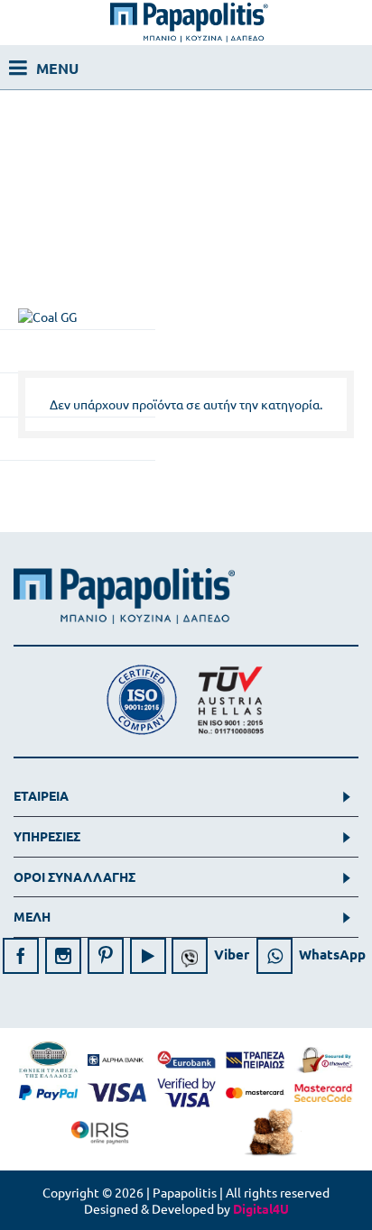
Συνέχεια (318, 486)
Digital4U (261, 1208)
